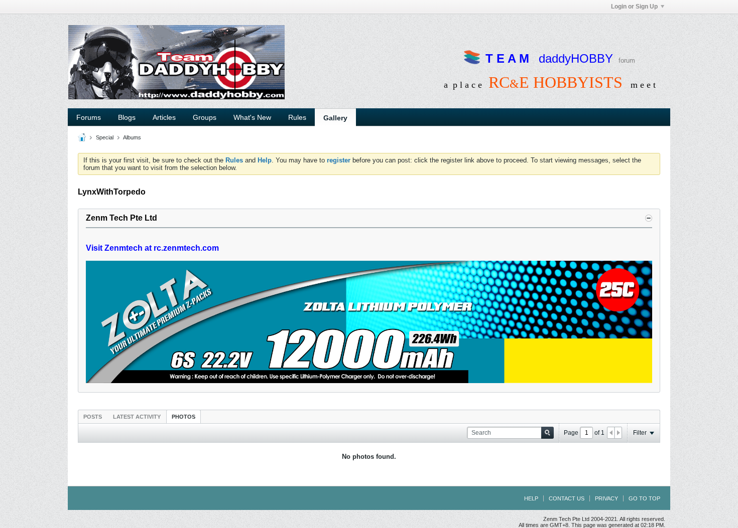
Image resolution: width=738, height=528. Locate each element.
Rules (297, 117)
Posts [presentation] (92, 417)
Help (531, 498)
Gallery (335, 118)
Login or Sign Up (634, 6)
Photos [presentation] (183, 417)
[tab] (92, 416)
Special (104, 137)
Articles (164, 117)
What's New (252, 117)
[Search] (547, 433)
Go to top (644, 498)
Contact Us (566, 498)
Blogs (127, 117)
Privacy (606, 498)
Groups (204, 117)
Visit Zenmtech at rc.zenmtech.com (152, 248)
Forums (88, 117)
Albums (132, 137)
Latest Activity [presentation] (137, 417)
